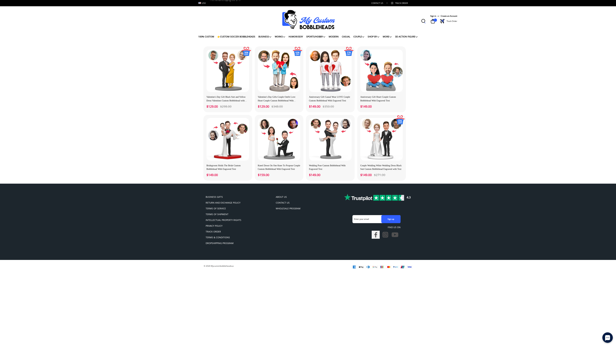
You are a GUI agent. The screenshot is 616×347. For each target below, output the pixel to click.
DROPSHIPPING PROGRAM (220, 243)
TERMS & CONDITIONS (218, 237)
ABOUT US (281, 196)
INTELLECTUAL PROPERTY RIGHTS (223, 220)
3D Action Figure (405, 36)
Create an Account (449, 16)
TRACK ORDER (213, 231)
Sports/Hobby (314, 36)
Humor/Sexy (296, 36)
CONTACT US (377, 3)
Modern (334, 36)
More (386, 36)
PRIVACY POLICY (214, 225)
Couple (357, 36)
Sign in (433, 16)
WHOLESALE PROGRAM (288, 208)
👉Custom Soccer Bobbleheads (236, 36)
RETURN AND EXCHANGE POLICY (223, 202)
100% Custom (206, 36)
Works (279, 36)
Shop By (372, 36)
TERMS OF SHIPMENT (217, 214)
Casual (346, 36)
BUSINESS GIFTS (214, 196)
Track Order (401, 3)
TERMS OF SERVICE (216, 208)
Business (263, 36)
